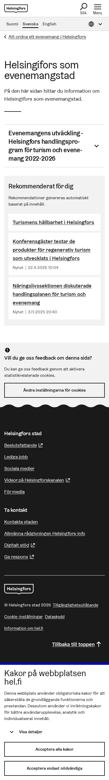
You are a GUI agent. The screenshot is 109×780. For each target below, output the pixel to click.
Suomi (12, 24)
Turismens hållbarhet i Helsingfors (53, 222)
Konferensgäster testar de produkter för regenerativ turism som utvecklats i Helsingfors (51, 250)
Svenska (30, 24)
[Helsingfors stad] (19, 589)
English (49, 24)
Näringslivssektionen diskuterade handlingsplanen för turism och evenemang (52, 294)
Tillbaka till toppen (73, 644)
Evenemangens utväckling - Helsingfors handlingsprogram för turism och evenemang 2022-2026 (45, 145)
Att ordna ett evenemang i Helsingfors (47, 37)
